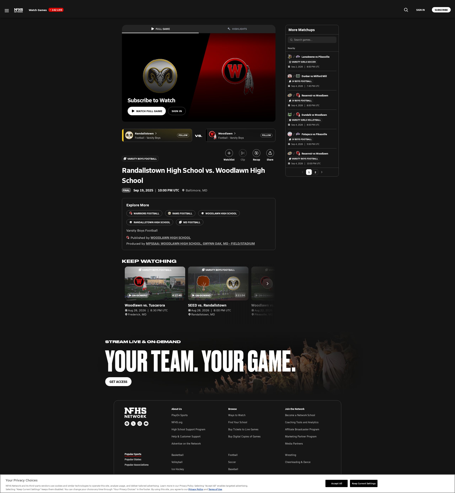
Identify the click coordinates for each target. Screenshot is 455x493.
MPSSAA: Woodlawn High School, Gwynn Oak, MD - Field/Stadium (200, 243)
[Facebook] (127, 423)
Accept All (336, 483)
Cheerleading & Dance (298, 462)
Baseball (233, 469)
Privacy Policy (195, 489)
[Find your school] (406, 10)
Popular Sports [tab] (133, 454)
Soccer (232, 462)
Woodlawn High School (171, 237)
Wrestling (290, 455)
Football (233, 455)
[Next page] (322, 172)
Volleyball (177, 462)
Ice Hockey (178, 469)
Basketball (178, 455)
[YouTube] (146, 423)
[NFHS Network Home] (18, 10)
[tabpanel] (251, 462)
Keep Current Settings (364, 483)
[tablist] (142, 459)
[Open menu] (7, 10)
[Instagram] (139, 423)
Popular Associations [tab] (137, 464)
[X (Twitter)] (133, 423)
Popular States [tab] (133, 459)
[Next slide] (267, 283)
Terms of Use (215, 489)
